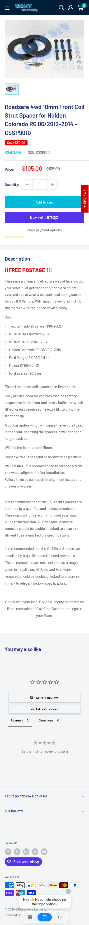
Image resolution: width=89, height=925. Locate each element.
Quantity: (12, 184)
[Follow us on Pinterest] (35, 851)
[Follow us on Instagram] (26, 851)
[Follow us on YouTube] (44, 851)
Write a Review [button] (46, 698)
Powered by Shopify (18, 915)
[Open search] (61, 7)
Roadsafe (13, 152)
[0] (80, 7)
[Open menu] (7, 8)
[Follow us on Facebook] (8, 851)
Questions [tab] (46, 720)
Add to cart (44, 202)
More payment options (44, 230)
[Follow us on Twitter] (17, 851)
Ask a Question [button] (47, 709)
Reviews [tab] (17, 720)
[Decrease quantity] (27, 184)
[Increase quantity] (52, 184)
